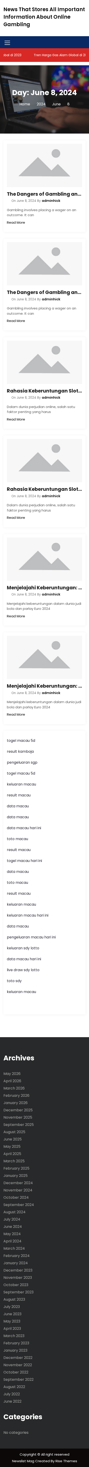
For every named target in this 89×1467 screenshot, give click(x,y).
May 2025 (12, 1146)
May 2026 (12, 1073)
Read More (16, 222)
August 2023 (14, 1299)
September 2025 (18, 1124)
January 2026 (15, 1102)
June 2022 (12, 1401)
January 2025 (15, 1175)
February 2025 (16, 1168)
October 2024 (16, 1197)
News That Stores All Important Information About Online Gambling (44, 17)
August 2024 (14, 1212)
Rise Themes (66, 1461)
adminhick (51, 200)
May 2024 (12, 1233)
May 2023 (11, 1321)
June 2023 (12, 1314)
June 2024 (12, 1226)
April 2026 (12, 1081)
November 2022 (17, 1365)
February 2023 (16, 1343)
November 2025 (17, 1117)
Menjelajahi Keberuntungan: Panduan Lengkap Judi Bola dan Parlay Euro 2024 (44, 587)
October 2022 (15, 1372)
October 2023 (15, 1284)
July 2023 (11, 1306)
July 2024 (11, 1219)
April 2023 (12, 1328)
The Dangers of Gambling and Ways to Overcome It (44, 194)
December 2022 (17, 1357)
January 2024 (15, 1263)
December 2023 (17, 1270)
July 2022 (11, 1394)
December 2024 (18, 1183)
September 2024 (18, 1204)
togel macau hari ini (24, 860)
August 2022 (14, 1386)
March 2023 (13, 1335)
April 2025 (12, 1153)
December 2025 (18, 1110)
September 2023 (18, 1292)
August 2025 (14, 1132)
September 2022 (18, 1379)
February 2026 (16, 1095)
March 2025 (14, 1161)
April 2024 (12, 1241)
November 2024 (17, 1190)
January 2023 (15, 1350)
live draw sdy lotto (23, 970)
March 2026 (14, 1088)
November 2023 (17, 1277)
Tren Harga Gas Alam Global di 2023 (55, 55)
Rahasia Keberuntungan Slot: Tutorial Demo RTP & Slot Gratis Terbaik (44, 391)
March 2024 (14, 1248)
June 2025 (12, 1139)
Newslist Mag (23, 1461)
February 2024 (16, 1255)
